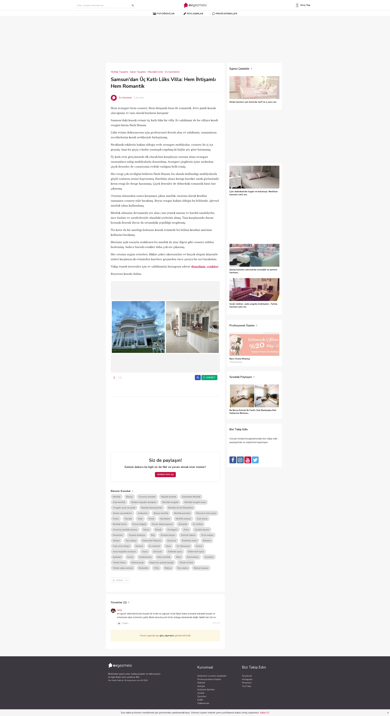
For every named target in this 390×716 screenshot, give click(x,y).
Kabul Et (264, 712)
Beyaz (129, 496)
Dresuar (157, 551)
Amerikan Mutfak (191, 496)
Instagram (247, 679)
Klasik (158, 529)
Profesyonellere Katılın (209, 679)
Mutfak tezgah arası (195, 502)
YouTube (246, 686)
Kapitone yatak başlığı (162, 562)
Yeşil (140, 518)
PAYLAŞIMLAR (195, 13)
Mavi (178, 557)
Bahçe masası (201, 567)
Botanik (183, 524)
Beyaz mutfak (161, 513)
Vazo (168, 546)
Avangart (172, 529)
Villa (156, 567)
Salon (146, 529)
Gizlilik (200, 693)
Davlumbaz (193, 557)
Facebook (247, 675)
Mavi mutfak (163, 557)
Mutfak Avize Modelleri (180, 507)
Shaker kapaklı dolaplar (143, 502)
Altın (186, 529)
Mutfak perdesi (182, 513)
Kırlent (139, 546)
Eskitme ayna (175, 551)
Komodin (143, 567)
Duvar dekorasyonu (162, 524)
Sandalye (165, 518)
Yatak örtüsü (186, 562)
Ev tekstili (154, 546)
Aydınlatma (145, 557)
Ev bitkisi (198, 524)
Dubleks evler (189, 540)
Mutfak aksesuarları (151, 507)
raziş (119, 610)
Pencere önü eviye (206, 513)
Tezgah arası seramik (124, 507)
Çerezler (201, 696)
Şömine (207, 540)
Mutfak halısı (120, 524)
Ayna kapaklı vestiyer (124, 551)
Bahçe (168, 567)
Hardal (128, 518)
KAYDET (211, 377)
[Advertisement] (195, 38)
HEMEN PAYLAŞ (165, 474)
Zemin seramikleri (122, 513)
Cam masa (202, 518)
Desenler (118, 535)
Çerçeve (171, 540)
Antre (199, 546)
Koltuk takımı (188, 535)
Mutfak (116, 496)
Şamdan (117, 557)
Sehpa (116, 540)
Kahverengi (137, 562)
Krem (151, 518)
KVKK (200, 699)
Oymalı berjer (168, 535)
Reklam (201, 682)
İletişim (201, 686)
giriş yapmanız (167, 635)
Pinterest (247, 682)
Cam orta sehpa (121, 546)
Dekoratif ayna (196, 551)
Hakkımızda (203, 703)
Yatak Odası (119, 562)
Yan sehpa (131, 540)
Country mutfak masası (125, 529)
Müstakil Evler (155, 72)
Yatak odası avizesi (123, 567)
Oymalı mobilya (137, 535)
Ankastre (143, 513)
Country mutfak (147, 496)
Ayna (144, 551)
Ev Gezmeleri (172, 72)
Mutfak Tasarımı (119, 72)
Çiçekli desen (202, 529)
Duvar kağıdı (139, 524)
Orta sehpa (207, 535)
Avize (130, 557)
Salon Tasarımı (138, 72)
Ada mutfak (119, 502)
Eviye (116, 518)
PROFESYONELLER (226, 13)
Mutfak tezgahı (170, 502)
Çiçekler (209, 557)
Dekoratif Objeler (151, 540)
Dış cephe (182, 567)
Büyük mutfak (168, 496)
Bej (153, 535)
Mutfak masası (183, 518)
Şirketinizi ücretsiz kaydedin (212, 675)
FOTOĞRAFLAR (166, 13)
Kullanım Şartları (206, 689)
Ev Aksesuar (183, 546)
